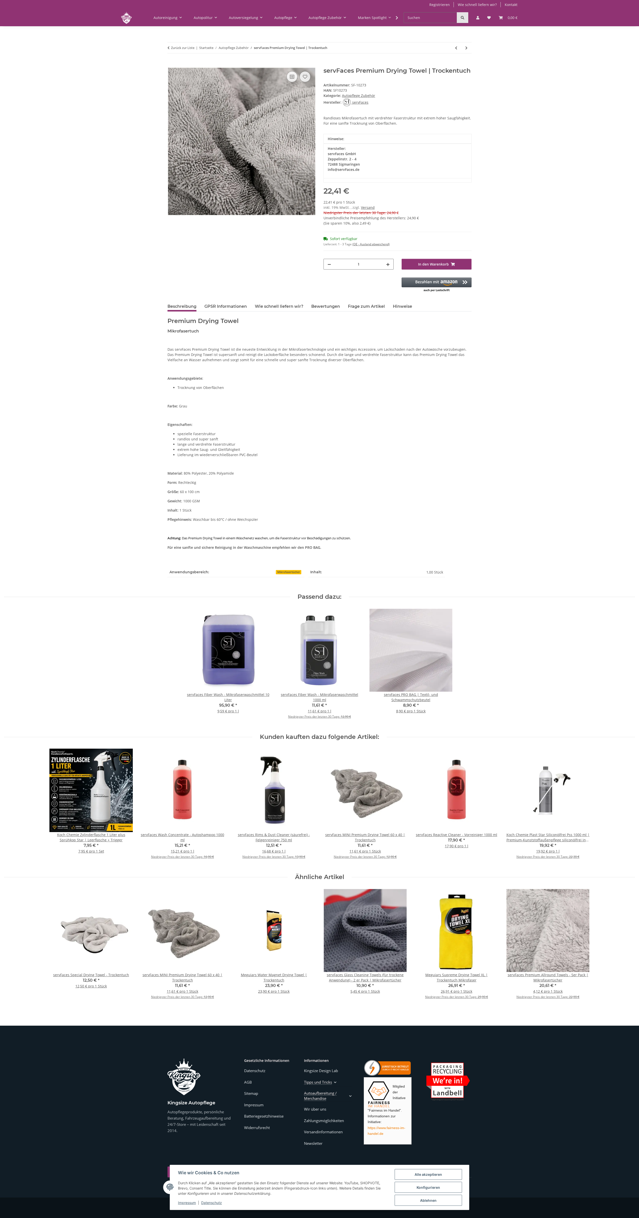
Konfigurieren (428, 1187)
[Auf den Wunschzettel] (305, 76)
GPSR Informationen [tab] (225, 306)
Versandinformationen (323, 1131)
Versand (368, 207)
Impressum (187, 1203)
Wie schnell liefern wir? (477, 4)
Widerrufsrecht (257, 1127)
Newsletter (313, 1143)
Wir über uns (315, 1109)
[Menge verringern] (329, 264)
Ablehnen (428, 1200)
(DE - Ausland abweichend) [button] (371, 244)
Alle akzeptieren (428, 1174)
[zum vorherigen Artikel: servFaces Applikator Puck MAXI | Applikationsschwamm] (456, 47)
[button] (477, 17)
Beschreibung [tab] (181, 306)
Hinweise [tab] (402, 306)
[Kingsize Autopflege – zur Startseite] (183, 1077)
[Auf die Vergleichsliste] (292, 76)
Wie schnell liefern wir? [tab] (279, 306)
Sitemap (251, 1093)
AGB (248, 1082)
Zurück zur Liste (182, 47)
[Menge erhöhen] (387, 264)
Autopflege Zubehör (358, 95)
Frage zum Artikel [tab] (366, 306)
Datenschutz (211, 1203)
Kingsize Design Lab (321, 1070)
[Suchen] (462, 17)
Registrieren (439, 4)
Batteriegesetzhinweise (264, 1116)
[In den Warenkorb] (171, 64)
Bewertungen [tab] (325, 306)
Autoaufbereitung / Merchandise (320, 1096)
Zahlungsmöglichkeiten (324, 1120)
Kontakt (511, 4)
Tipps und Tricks (318, 1082)
